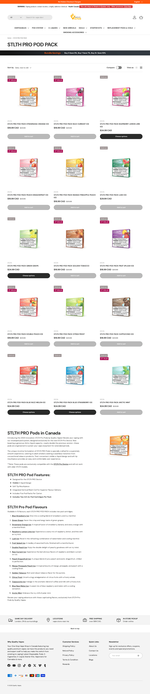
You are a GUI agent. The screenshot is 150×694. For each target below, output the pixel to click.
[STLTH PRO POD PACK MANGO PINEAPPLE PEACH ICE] (75, 168)
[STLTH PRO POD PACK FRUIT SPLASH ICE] (121, 238)
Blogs (91, 660)
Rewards (66, 664)
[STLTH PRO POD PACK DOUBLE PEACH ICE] (29, 307)
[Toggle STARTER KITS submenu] (103, 28)
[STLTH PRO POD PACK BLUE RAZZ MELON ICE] (29, 375)
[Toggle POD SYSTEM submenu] (44, 28)
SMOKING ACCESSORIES (73, 32)
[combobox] (30, 17)
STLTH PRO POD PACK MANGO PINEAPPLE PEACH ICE (75, 196)
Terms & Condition (70, 660)
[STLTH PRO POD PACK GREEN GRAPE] (29, 238)
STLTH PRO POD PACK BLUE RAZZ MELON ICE (26, 402)
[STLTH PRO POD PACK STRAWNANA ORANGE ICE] (29, 97)
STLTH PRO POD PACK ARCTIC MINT (115, 402)
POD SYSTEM (37, 28)
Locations (93, 655)
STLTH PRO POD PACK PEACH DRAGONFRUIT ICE (28, 195)
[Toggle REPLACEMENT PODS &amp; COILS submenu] (134, 28)
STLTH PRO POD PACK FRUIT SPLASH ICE (117, 266)
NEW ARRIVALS (69, 28)
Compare (111, 67)
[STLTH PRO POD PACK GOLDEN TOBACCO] (75, 238)
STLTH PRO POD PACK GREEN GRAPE (23, 266)
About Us (93, 646)
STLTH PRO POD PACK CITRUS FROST (69, 334)
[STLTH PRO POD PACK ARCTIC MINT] (121, 375)
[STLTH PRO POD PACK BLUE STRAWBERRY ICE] (75, 375)
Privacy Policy (68, 655)
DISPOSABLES (20, 28)
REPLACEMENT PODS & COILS (120, 28)
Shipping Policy (69, 646)
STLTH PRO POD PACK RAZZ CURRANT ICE (71, 124)
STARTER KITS (96, 28)
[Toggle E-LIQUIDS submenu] (59, 28)
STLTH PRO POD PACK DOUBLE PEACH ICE (25, 334)
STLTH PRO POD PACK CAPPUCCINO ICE (117, 334)
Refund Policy (68, 651)
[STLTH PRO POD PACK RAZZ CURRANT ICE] (75, 97)
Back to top (75, 629)
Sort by (11, 67)
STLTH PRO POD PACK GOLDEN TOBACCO (71, 266)
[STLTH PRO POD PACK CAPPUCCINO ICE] (121, 307)
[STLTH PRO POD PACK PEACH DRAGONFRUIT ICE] (29, 168)
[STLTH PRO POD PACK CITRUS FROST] (75, 307)
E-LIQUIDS (53, 28)
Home (9, 38)
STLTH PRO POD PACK (20, 38)
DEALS (81, 28)
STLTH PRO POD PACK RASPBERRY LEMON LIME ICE (120, 125)
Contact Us (93, 651)
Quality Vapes (17, 685)
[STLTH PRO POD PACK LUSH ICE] (121, 168)
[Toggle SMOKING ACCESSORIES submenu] (85, 32)
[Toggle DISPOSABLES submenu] (28, 28)
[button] (141, 17)
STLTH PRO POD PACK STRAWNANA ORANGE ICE (28, 124)
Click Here (127, 6)
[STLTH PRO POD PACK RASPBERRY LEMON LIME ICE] (121, 97)
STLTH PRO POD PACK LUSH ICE (113, 195)
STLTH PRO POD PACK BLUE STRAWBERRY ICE (73, 402)
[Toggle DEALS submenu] (86, 28)
